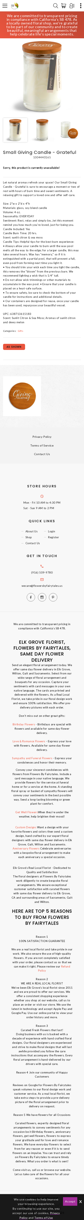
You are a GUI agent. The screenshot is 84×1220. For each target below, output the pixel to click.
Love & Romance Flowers (29, 741)
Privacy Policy (42, 436)
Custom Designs (25, 827)
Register (53, 537)
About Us (31, 531)
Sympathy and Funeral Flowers (32, 758)
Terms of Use (43, 1217)
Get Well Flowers (26, 812)
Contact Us (42, 454)
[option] (42, 76)
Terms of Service (42, 445)
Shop (28, 537)
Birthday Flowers (24, 724)
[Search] (56, 6)
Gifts (20, 330)
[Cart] (64, 5)
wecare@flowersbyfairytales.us (42, 585)
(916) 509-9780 (42, 572)
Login (51, 531)
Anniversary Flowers (26, 848)
